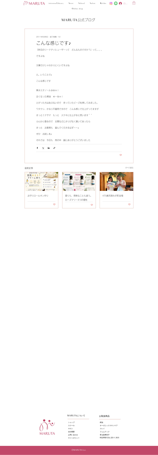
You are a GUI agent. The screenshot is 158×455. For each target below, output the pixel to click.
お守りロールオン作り (38, 196)
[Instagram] (111, 3)
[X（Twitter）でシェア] (43, 148)
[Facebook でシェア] (37, 148)
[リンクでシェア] (54, 148)
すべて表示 (129, 168)
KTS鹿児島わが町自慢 (113, 196)
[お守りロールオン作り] (41, 181)
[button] (133, 3)
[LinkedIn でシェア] (49, 148)
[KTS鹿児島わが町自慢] (116, 181)
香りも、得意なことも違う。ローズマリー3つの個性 (78, 198)
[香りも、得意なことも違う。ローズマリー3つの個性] (79, 181)
